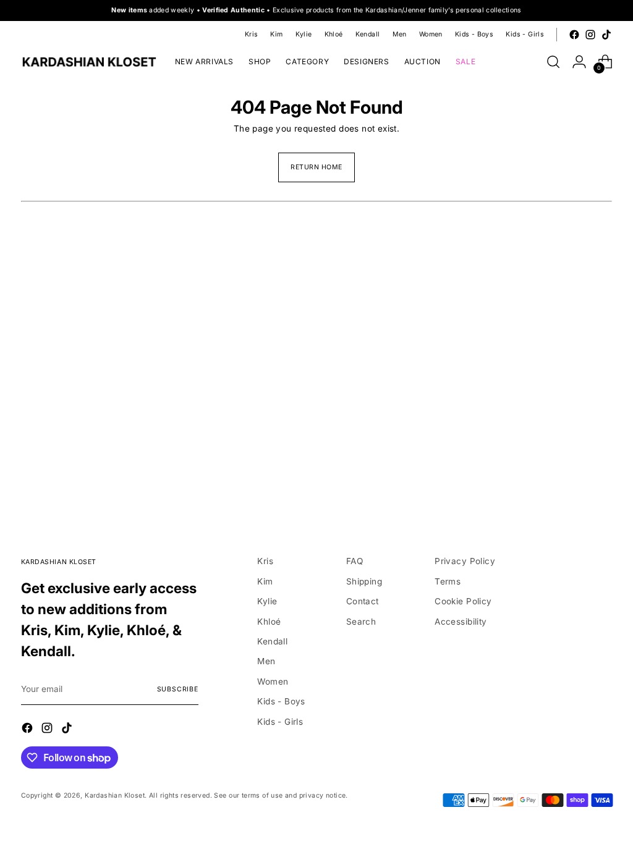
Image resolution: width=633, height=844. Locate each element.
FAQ (354, 561)
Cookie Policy (463, 601)
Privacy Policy (465, 561)
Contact (362, 601)
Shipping (364, 581)
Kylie (267, 601)
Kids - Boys (281, 701)
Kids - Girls (280, 722)
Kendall (272, 641)
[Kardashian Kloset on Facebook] (574, 34)
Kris (265, 561)
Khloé (269, 622)
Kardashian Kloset (115, 795)
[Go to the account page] (579, 61)
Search (361, 622)
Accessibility (460, 622)
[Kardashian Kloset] (89, 61)
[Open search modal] (553, 61)
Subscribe (177, 689)
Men (266, 661)
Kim (265, 581)
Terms (448, 581)
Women (272, 681)
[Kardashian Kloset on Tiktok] (606, 34)
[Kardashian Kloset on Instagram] (590, 34)
